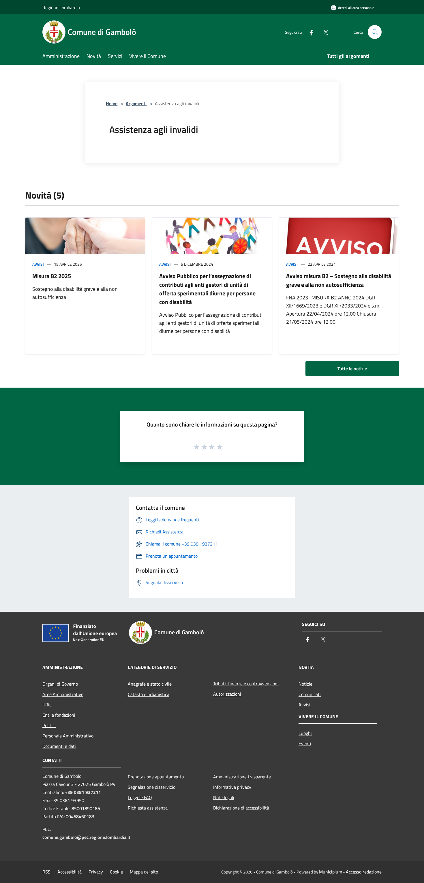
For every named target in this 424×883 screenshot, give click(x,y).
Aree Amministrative (62, 694)
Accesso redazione (364, 871)
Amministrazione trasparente (242, 776)
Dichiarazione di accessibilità (241, 807)
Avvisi (38, 264)
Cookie (116, 871)
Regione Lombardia (61, 7)
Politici (49, 725)
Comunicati (310, 694)
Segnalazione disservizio (151, 787)
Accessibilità (69, 871)
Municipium (330, 871)
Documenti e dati (59, 746)
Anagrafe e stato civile (150, 683)
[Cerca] (375, 32)
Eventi (305, 743)
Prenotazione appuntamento (156, 776)
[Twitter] (323, 32)
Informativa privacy (232, 787)
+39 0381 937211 (83, 792)
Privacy (96, 871)
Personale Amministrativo (67, 735)
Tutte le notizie (352, 368)
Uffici (47, 704)
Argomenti (136, 103)
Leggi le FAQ (140, 797)
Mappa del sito (144, 871)
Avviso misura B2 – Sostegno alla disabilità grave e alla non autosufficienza (338, 280)
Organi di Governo (60, 683)
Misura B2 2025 (51, 275)
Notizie (305, 683)
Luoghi (305, 733)
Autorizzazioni (227, 693)
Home (111, 103)
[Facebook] (309, 32)
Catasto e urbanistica (148, 694)
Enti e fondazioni (58, 715)
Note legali (223, 797)
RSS (46, 871)
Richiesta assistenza (148, 807)
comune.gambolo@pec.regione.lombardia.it (86, 837)
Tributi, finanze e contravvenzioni (246, 683)
